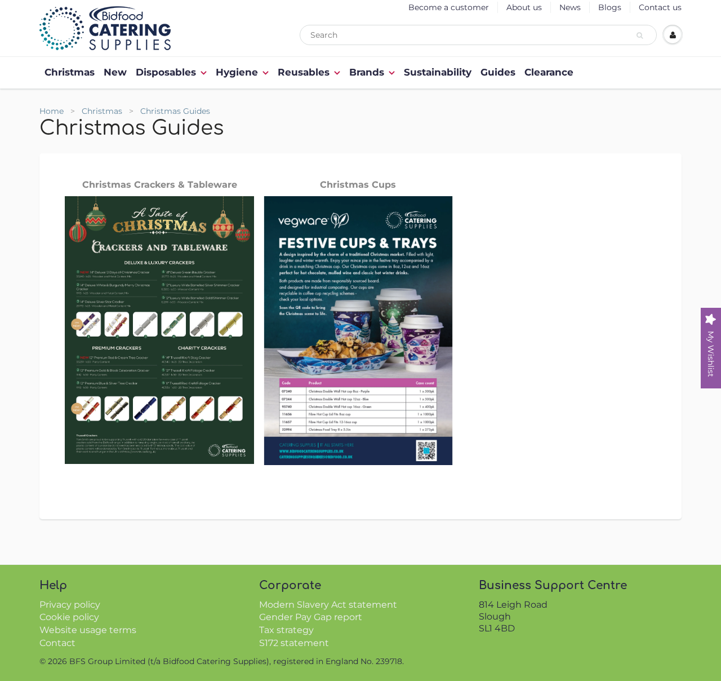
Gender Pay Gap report (310, 617)
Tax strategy (286, 630)
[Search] (641, 35)
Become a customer (448, 7)
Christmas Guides (175, 111)
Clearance (548, 72)
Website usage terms (87, 630)
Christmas (69, 72)
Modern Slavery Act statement (328, 604)
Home (51, 111)
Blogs (609, 7)
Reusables (304, 72)
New (115, 72)
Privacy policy (69, 604)
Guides (497, 72)
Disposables (166, 72)
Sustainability (437, 72)
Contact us (660, 7)
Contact (57, 643)
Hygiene (237, 72)
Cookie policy (69, 617)
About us (524, 7)
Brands (366, 72)
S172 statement (294, 643)
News (570, 7)
